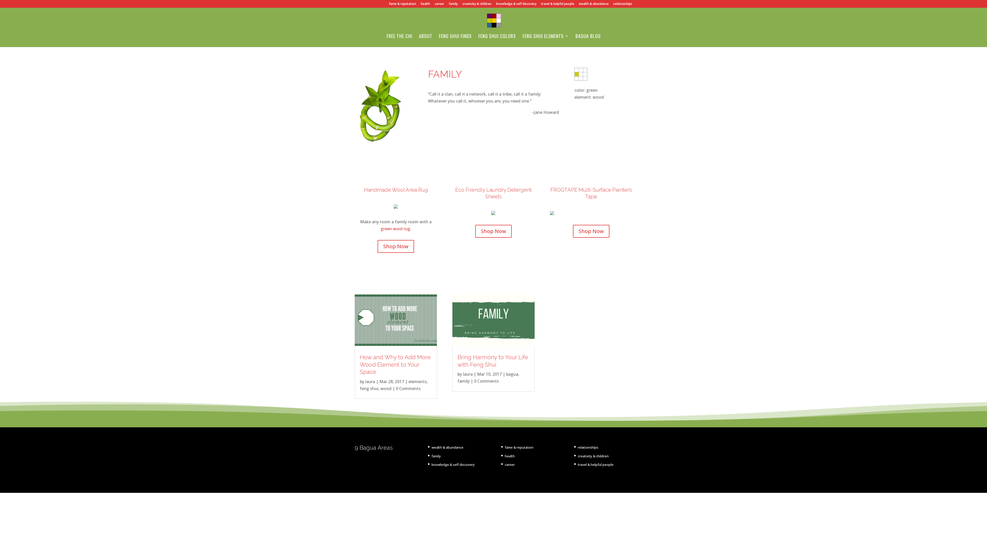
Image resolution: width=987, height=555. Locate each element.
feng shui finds (455, 36)
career (439, 4)
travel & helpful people (557, 4)
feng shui (369, 388)
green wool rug (395, 229)
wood (385, 388)
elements (417, 381)
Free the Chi (399, 36)
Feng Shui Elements (543, 36)
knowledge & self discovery (516, 4)
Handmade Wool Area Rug (396, 190)
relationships (622, 4)
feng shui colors (497, 36)
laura (370, 381)
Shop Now (395, 246)
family (453, 4)
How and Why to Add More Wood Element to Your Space (395, 364)
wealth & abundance (594, 4)
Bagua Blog (588, 36)
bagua (512, 374)
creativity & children (476, 4)
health (425, 4)
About (425, 36)
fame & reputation (402, 4)
